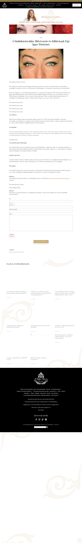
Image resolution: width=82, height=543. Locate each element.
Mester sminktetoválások (49, 3)
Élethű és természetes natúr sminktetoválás (20, 3)
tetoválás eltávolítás (13, 252)
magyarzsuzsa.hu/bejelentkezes (60, 178)
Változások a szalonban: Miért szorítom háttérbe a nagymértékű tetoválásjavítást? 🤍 (41, 293)
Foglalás (43, 5)
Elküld (11, 234)
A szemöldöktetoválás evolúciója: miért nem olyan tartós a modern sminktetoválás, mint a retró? (65, 293)
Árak (26, 5)
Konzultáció (58, 5)
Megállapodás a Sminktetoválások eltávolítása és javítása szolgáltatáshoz (41, 404)
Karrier (53, 5)
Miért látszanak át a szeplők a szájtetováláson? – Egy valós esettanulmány (64, 336)
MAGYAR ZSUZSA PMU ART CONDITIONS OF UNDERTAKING (41, 401)
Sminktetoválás (38, 3)
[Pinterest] (46, 419)
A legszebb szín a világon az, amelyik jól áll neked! (15, 326)
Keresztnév (11, 203)
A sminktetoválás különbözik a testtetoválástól (36, 6)
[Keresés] (47, 427)
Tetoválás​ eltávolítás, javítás (63, 3)
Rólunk (32, 3)
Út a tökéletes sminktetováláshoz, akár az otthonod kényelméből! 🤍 (17, 292)
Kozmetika (20, 5)
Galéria (30, 5)
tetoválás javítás (21, 252)
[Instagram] (39, 419)
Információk (50, 6)
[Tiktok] (43, 419)
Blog (40, 5)
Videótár (34, 5)
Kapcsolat (48, 5)
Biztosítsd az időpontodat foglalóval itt (41, 407)
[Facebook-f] (36, 419)
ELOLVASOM (9, 297)
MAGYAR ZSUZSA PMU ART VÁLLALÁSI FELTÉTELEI (41, 399)
